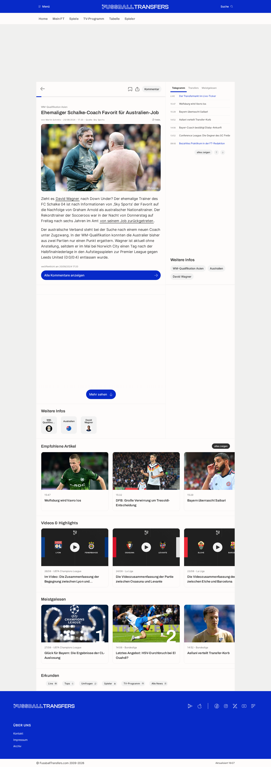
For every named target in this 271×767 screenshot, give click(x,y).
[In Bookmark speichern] (130, 89)
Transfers (193, 87)
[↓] (222, 152)
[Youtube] (244, 706)
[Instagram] (226, 706)
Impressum (20, 739)
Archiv (17, 746)
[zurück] (42, 89)
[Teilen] (137, 89)
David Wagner (67, 199)
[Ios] (199, 706)
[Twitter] (235, 706)
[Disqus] (101, 348)
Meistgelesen (209, 87)
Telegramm (178, 87)
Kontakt (18, 733)
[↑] (216, 152)
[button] (44, 6)
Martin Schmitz (53, 119)
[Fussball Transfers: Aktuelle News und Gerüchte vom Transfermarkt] (135, 6)
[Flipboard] (253, 706)
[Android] (190, 706)
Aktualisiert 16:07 (225, 762)
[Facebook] (217, 706)
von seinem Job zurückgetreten (126, 221)
